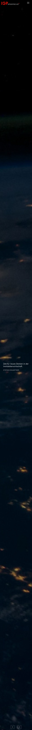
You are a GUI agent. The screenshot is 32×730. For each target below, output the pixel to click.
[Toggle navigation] (28, 2)
